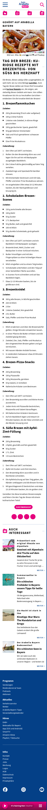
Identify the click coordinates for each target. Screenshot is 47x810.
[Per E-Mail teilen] (33, 516)
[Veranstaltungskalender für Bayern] (42, 13)
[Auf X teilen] (20, 516)
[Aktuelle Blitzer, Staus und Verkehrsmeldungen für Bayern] (29, 13)
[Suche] (42, 4)
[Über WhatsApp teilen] (26, 516)
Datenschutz (8, 774)
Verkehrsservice (10, 703)
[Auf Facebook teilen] (14, 516)
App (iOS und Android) (12, 728)
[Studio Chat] (17, 13)
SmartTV (6, 731)
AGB (4, 771)
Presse (5, 759)
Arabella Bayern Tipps (12, 709)
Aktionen (7, 694)
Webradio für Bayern (12, 725)
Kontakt (6, 755)
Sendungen (8, 684)
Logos (5, 768)
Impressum (8, 777)
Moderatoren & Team (12, 688)
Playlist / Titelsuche (11, 738)
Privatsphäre (8, 780)
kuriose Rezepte (14, 89)
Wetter (5, 706)
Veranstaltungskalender (13, 713)
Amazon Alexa (9, 734)
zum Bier (33, 83)
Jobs (5, 762)
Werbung (7, 765)
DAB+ (5, 722)
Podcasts (7, 691)
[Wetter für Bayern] (5, 13)
